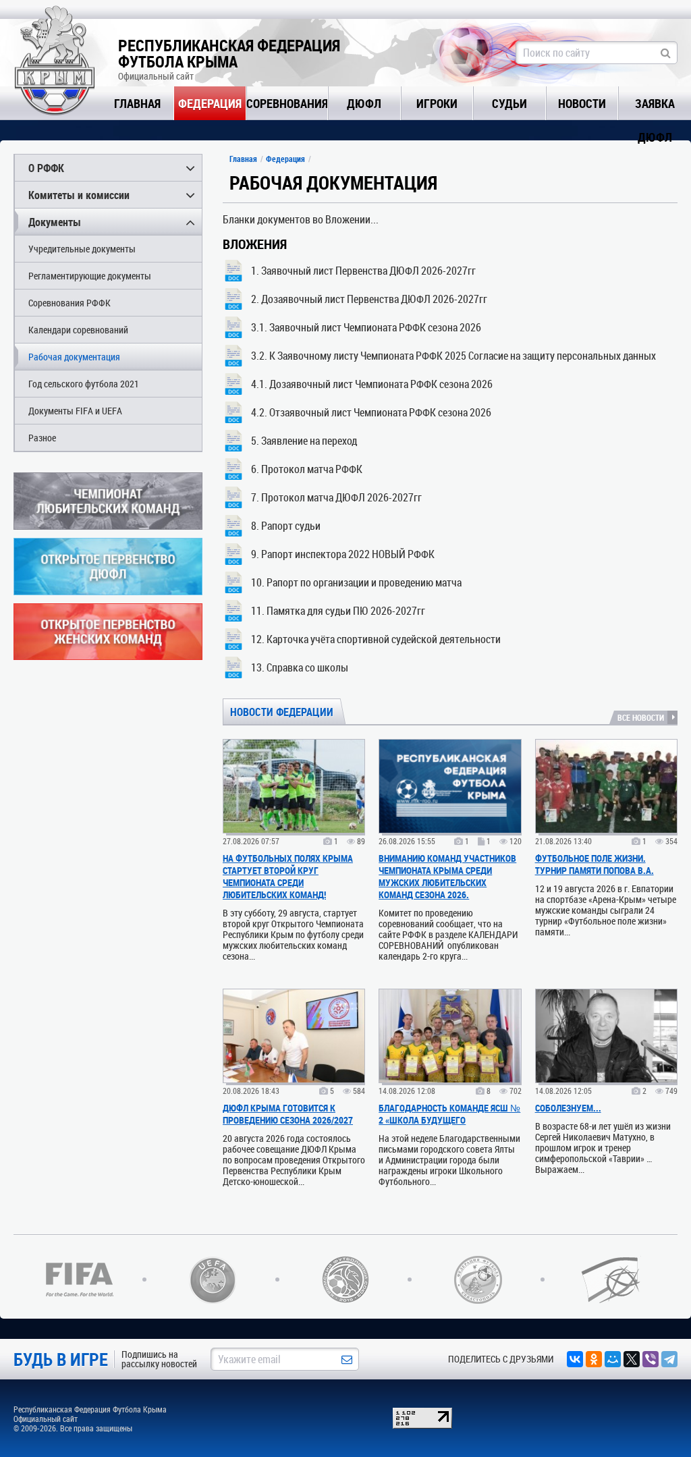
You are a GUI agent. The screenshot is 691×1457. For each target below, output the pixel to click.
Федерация (210, 103)
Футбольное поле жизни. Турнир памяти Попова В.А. (594, 864)
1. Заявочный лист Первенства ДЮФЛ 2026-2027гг (363, 270)
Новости (582, 103)
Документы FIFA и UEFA (75, 410)
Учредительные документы (82, 248)
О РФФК (46, 168)
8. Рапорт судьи (286, 525)
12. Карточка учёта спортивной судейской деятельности (376, 639)
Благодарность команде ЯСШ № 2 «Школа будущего (449, 1113)
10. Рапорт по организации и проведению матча (356, 582)
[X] (632, 1359)
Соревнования (287, 103)
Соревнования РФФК (69, 302)
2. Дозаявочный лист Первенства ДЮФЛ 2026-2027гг (369, 299)
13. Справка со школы (299, 667)
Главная (137, 103)
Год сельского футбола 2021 (83, 383)
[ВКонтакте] (575, 1359)
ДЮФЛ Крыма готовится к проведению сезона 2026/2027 (288, 1113)
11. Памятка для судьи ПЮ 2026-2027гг (338, 610)
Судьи (509, 103)
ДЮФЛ (364, 103)
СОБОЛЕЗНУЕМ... (568, 1107)
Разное (42, 437)
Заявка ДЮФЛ (655, 107)
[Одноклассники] (594, 1359)
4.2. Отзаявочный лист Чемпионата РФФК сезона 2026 (371, 412)
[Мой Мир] (613, 1359)
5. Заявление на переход (304, 440)
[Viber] (650, 1359)
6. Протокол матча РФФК (306, 469)
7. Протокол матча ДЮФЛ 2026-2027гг (336, 497)
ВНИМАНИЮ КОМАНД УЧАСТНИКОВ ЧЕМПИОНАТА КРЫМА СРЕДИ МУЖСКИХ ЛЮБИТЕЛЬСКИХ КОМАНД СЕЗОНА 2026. (447, 876)
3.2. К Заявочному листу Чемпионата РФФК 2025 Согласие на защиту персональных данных (453, 355)
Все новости (640, 717)
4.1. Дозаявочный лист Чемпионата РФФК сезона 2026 (372, 384)
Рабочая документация (74, 356)
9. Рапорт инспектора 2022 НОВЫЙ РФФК (343, 554)
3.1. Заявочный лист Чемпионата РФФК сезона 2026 (366, 327)
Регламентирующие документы (89, 275)
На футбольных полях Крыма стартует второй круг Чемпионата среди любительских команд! (288, 876)
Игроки (437, 103)
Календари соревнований (78, 329)
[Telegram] (669, 1359)
